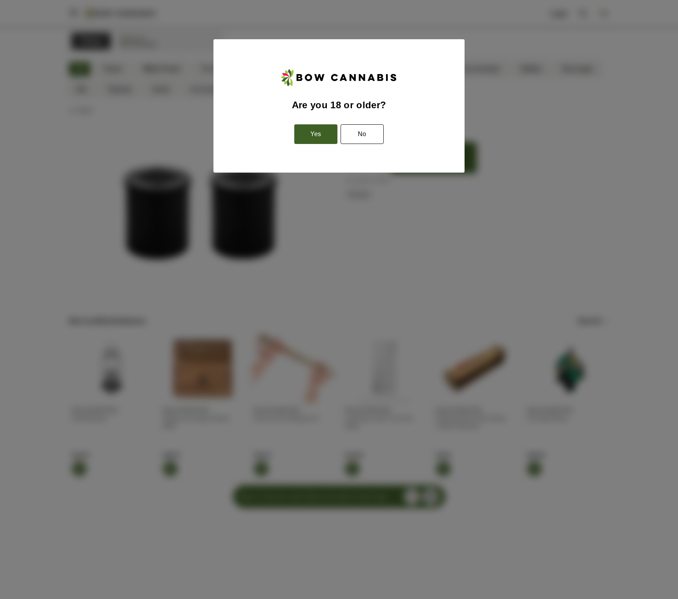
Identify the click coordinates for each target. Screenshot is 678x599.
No (362, 134)
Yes (315, 134)
